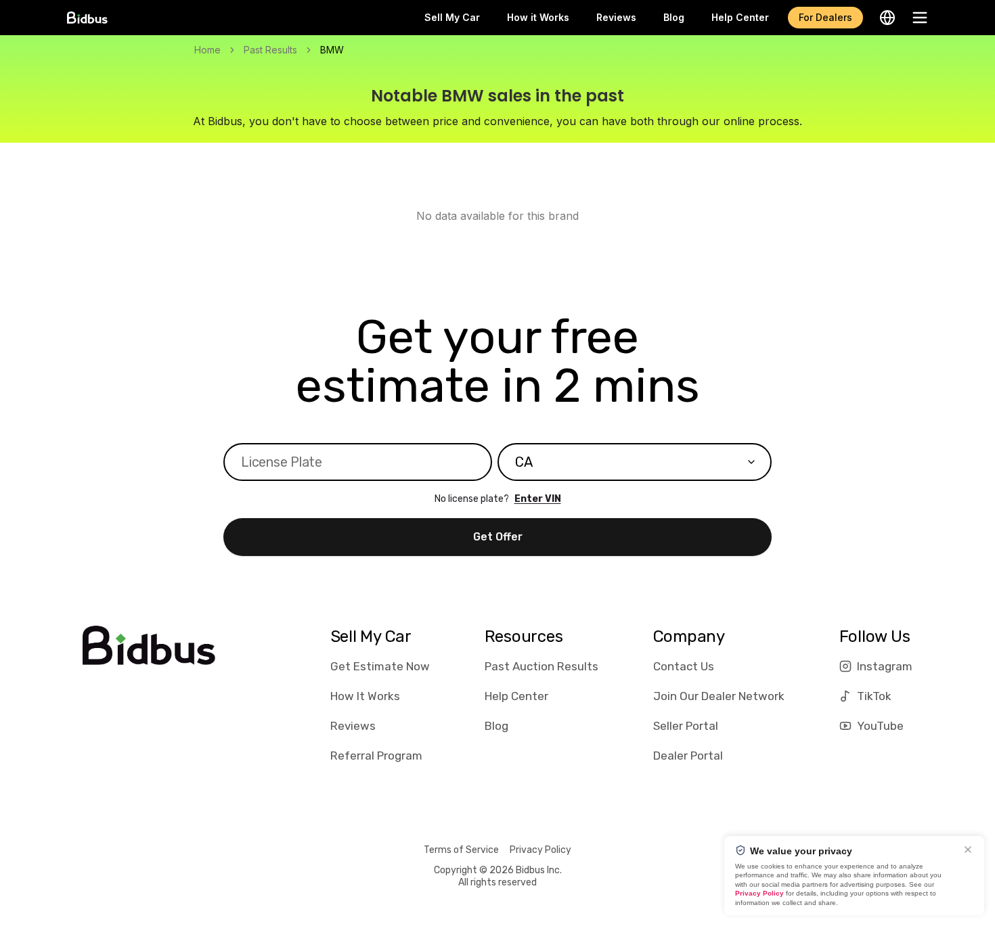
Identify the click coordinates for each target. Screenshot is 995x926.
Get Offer (498, 536)
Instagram (884, 666)
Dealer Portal (688, 755)
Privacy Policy (540, 850)
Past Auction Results (541, 666)
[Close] (968, 849)
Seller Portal (685, 726)
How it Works (538, 17)
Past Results (270, 49)
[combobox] (635, 462)
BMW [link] (332, 49)
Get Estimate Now (380, 666)
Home (207, 49)
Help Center (740, 17)
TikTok (874, 696)
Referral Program (376, 755)
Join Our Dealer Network (718, 696)
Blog (673, 17)
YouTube (880, 726)
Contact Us (683, 666)
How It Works (365, 696)
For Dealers (825, 17)
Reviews (616, 17)
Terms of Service (461, 850)
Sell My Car (452, 17)
